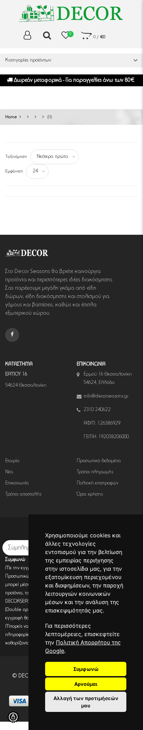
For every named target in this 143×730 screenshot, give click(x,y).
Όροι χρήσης (90, 494)
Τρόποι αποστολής (23, 494)
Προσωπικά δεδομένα (99, 461)
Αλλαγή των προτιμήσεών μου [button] (85, 701)
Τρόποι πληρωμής (95, 472)
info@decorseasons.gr (106, 396)
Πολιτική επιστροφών (97, 483)
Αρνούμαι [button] (86, 684)
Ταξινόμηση (16, 156)
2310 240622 (97, 410)
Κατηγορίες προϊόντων (28, 60)
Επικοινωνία (17, 483)
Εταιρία (12, 461)
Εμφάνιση (14, 171)
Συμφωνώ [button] (86, 669)
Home (11, 117)
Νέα (9, 472)
